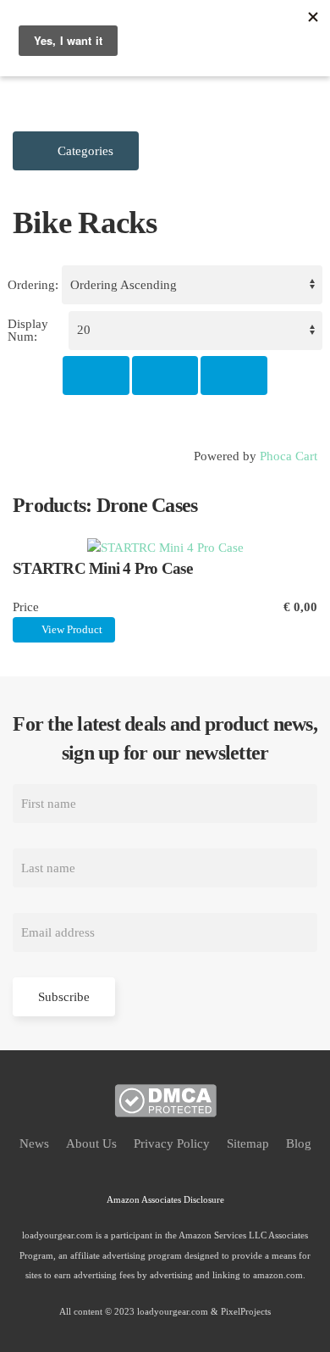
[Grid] (96, 375)
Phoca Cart (288, 456)
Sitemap (248, 1143)
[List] (234, 375)
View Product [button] (70, 629)
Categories (83, 151)
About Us (91, 1143)
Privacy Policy (172, 1143)
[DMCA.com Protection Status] (165, 1099)
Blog (298, 1143)
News (34, 1143)
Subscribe (64, 997)
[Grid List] (165, 375)
